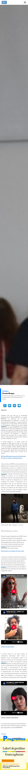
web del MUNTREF (17, 727)
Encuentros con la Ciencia (11, 769)
